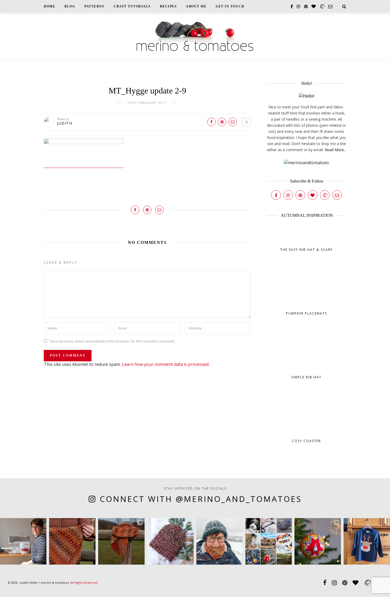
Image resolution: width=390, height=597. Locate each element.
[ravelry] (321, 6)
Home (49, 6)
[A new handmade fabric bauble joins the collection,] (317, 541)
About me (196, 6)
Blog (69, 6)
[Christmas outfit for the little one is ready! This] (367, 541)
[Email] (337, 195)
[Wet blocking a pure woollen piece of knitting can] (72, 541)
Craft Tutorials (132, 6)
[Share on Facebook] (211, 122)
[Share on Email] (232, 122)
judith (64, 123)
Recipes (168, 6)
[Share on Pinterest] (222, 122)
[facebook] (292, 6)
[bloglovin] (313, 6)
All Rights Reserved (83, 583)
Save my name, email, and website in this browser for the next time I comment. (112, 340)
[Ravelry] (325, 195)
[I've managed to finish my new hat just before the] (170, 541)
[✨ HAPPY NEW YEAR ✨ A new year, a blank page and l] (219, 541)
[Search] (344, 6)
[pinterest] (306, 6)
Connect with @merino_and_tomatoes (201, 498)
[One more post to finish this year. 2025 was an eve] (268, 541)
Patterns (94, 6)
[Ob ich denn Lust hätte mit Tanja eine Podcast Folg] (23, 541)
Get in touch (230, 6)
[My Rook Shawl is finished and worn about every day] (121, 541)
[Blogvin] (312, 195)
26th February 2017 (147, 103)
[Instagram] (288, 195)
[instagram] (298, 6)
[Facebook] (276, 195)
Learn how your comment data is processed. (165, 364)
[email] (330, 6)
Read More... (335, 149)
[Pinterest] (300, 195)
